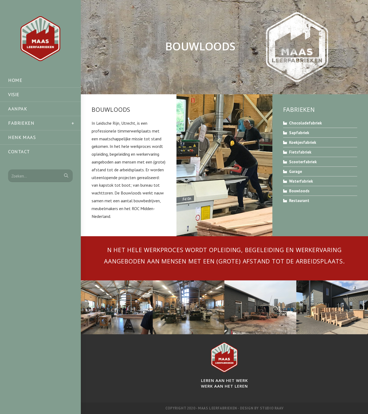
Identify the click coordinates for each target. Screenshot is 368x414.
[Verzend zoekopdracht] (66, 175)
